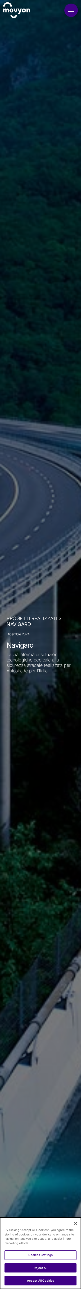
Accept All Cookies (40, 1280)
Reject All (40, 1268)
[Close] (76, 1223)
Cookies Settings (40, 1255)
